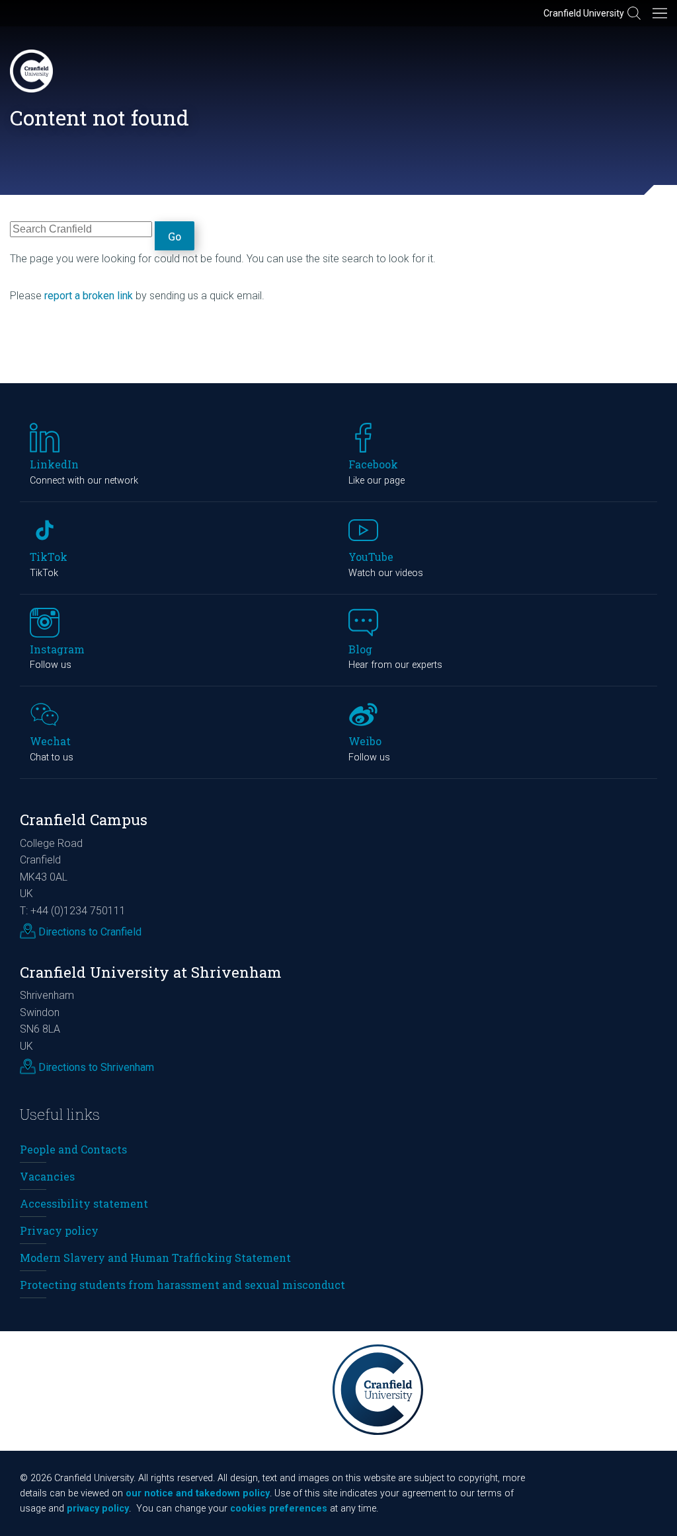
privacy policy (98, 1508)
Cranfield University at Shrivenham (151, 972)
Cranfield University (583, 13)
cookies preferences (278, 1508)
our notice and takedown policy (198, 1493)
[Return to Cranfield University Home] (31, 71)
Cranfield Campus (83, 819)
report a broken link (88, 295)
